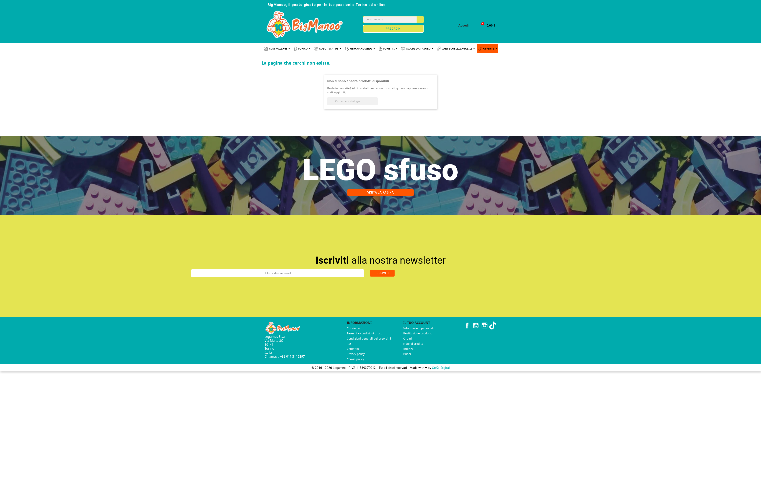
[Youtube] (480, 4)
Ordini (407, 338)
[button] (486, 25)
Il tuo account (416, 323)
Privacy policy (356, 354)
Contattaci (353, 349)
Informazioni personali (418, 328)
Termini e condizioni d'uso (364, 333)
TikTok (493, 325)
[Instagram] (471, 4)
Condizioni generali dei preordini (369, 338)
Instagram (485, 325)
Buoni (407, 354)
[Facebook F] (463, 4)
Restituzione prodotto (417, 333)
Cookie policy (355, 359)
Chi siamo (353, 328)
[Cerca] (420, 19)
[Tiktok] (489, 4)
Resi (349, 344)
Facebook (467, 325)
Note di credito (413, 344)
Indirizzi (408, 349)
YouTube (476, 325)
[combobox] (387, 19)
